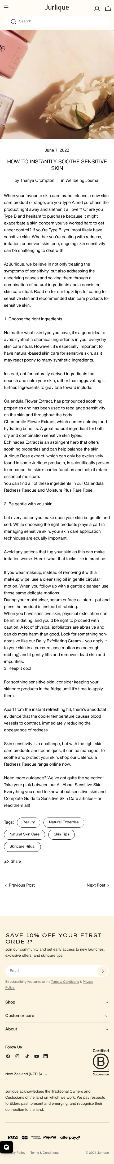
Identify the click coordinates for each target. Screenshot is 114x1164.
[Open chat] (6, 1147)
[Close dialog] (107, 512)
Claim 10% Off (57, 630)
